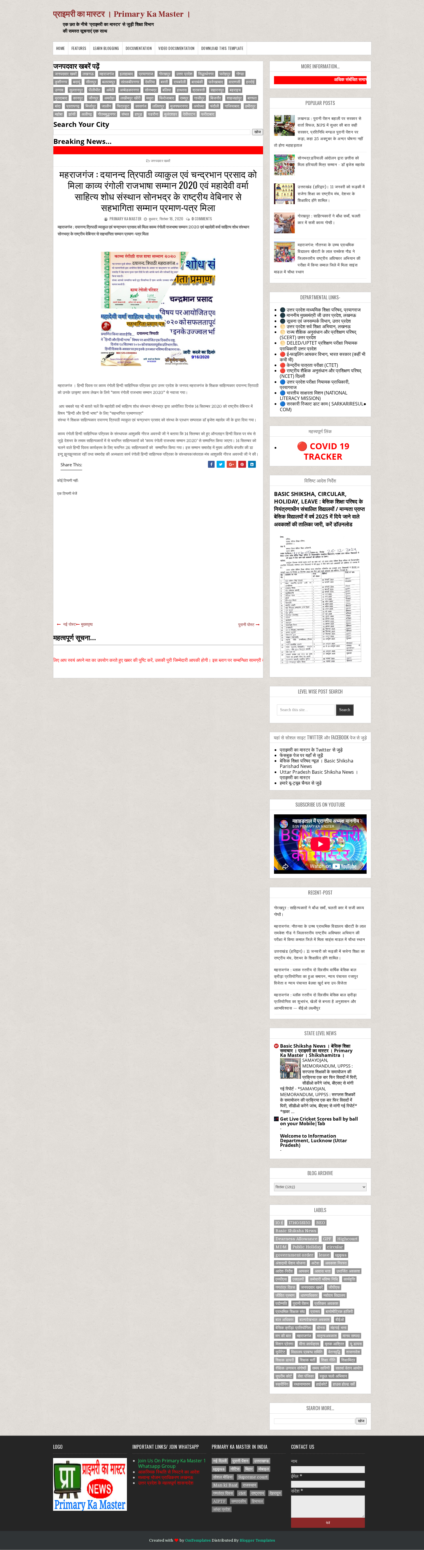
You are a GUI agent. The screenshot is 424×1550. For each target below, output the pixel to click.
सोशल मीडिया (222, 1477)
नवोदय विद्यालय (334, 1295)
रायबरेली (180, 82)
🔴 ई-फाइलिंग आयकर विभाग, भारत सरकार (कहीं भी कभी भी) (322, 357)
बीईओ (339, 1319)
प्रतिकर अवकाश (326, 1303)
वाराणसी (234, 82)
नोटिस (234, 1469)
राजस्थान (249, 1485)
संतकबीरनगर (130, 82)
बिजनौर (215, 98)
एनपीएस (281, 1279)
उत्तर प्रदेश (184, 74)
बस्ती (164, 82)
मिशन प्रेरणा (284, 1344)
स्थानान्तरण (302, 1384)
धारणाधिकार (309, 1295)
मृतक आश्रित (334, 1344)
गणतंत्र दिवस (285, 1287)
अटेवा (315, 1263)
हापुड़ (138, 114)
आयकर (304, 1271)
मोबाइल (263, 1469)
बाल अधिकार (284, 1319)
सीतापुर (91, 82)
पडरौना (153, 114)
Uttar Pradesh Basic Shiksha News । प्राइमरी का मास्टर (319, 775)
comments (202, 218)
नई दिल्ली (220, 1461)
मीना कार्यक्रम (309, 1344)
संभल (125, 114)
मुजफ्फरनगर (179, 106)
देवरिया (150, 82)
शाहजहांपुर (234, 98)
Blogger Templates (257, 1540)
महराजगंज (107, 74)
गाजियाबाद (232, 106)
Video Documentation (176, 48)
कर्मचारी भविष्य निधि (324, 1279)
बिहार (249, 1469)
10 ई (279, 1222)
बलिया (166, 90)
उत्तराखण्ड (261, 1461)
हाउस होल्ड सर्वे (344, 1384)
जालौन (106, 106)
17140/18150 (299, 1222)
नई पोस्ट (69, 624)
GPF (327, 1239)
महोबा (59, 114)
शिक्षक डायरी (284, 1360)
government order (294, 1255)
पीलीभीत (94, 90)
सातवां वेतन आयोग (348, 1368)
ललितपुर (158, 106)
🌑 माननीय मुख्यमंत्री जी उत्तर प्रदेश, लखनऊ (318, 315)
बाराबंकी (197, 82)
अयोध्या (199, 106)
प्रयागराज (146, 74)
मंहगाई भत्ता (338, 1327)
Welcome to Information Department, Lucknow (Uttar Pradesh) (313, 1140)
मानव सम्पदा (351, 1335)
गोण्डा (240, 74)
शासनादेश (353, 1352)
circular (335, 1247)
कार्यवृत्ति (349, 1279)
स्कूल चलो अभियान (333, 1376)
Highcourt (347, 1239)
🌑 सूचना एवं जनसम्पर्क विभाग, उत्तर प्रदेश (315, 321)
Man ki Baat (225, 1485)
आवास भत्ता (323, 1271)
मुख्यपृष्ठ (87, 624)
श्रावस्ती (198, 90)
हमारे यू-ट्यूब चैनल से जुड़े (301, 783)
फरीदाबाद (207, 114)
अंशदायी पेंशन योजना (290, 1263)
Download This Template (222, 48)
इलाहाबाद (126, 74)
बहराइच (235, 90)
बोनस (321, 1327)
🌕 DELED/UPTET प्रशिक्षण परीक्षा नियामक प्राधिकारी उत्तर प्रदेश (318, 346)
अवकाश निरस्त (336, 1263)
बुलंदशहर (170, 114)
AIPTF (219, 1501)
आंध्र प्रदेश (221, 1509)
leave (324, 1255)
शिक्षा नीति (328, 1360)
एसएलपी (298, 1279)
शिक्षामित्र (348, 1360)
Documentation (139, 48)
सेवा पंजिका (306, 1376)
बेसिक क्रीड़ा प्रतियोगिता (293, 1327)
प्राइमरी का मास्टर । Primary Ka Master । (122, 14)
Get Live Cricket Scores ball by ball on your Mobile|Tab (319, 1121)
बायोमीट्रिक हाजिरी (339, 1311)
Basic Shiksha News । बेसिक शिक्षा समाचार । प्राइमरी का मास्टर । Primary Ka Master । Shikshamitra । (316, 1050)
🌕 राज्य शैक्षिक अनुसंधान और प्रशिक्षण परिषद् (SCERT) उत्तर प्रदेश (318, 335)
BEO (320, 1222)
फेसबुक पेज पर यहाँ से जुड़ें (301, 755)
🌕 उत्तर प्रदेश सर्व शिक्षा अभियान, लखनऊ (315, 326)
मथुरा (149, 98)
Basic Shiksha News (295, 1230)
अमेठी (110, 90)
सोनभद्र (151, 90)
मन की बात (283, 1335)
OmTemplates (198, 1540)
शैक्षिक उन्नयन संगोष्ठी (290, 1368)
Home (60, 48)
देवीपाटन (189, 114)
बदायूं (76, 82)
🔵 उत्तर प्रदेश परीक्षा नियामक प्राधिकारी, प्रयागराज (315, 384)
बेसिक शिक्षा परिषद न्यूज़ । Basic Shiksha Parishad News (316, 763)
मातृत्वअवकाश (327, 1335)
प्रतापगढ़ (73, 106)
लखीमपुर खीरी (130, 98)
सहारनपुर (217, 90)
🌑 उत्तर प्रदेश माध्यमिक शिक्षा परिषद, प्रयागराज (320, 310)
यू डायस (356, 1344)
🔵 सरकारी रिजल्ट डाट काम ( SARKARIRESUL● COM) (323, 406)
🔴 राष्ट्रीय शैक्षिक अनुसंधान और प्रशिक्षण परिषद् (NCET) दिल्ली (320, 373)
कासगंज (141, 106)
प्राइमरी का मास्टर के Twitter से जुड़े (311, 750)
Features (79, 48)
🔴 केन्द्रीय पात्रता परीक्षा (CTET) (309, 365)
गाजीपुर (199, 98)
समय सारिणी (321, 1368)
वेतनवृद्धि (334, 1352)
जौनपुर (93, 98)
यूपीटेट (280, 1352)
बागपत (252, 98)
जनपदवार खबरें (66, 74)
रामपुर (184, 98)
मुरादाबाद (61, 98)
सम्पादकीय (238, 1501)
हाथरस (182, 90)
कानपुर (78, 98)
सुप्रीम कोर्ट (283, 1376)
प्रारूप (315, 1311)
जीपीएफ (334, 1287)
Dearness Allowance (296, 1239)
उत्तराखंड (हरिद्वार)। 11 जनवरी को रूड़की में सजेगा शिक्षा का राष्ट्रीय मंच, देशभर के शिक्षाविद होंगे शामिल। (331, 194)
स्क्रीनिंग (281, 1384)
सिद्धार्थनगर (206, 74)
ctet (242, 1493)
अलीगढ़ (86, 114)
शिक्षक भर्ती (307, 1360)
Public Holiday (306, 1247)
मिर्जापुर (90, 106)
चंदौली (214, 106)
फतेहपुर (224, 74)
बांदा (58, 106)
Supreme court (252, 1477)
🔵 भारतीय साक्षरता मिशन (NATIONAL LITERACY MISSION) (313, 395)
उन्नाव (59, 90)
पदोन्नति (281, 1303)
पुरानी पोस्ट (246, 624)
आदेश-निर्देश (284, 1271)
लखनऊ (88, 74)
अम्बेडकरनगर (129, 90)
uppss (341, 1255)
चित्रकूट (123, 106)
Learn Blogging (106, 48)
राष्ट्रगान (257, 1493)
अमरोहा (109, 98)
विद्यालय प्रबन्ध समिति (306, 1352)
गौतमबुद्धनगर (107, 114)
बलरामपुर (108, 82)
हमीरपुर (250, 106)
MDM (281, 1247)
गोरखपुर (164, 74)
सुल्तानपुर (76, 90)
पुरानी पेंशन (301, 1303)
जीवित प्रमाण (285, 1295)
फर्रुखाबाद (216, 82)
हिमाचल (257, 1501)
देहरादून (275, 1493)
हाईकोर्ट (321, 1384)
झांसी (72, 114)
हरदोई (250, 82)
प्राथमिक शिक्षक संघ (290, 1311)
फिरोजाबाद (166, 98)
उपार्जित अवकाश (348, 1271)
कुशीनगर (61, 82)
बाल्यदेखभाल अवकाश (314, 1319)
